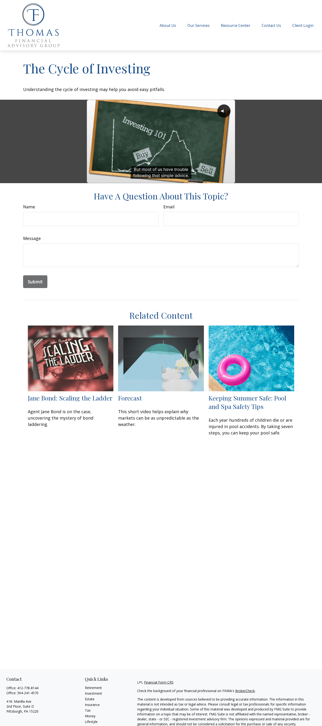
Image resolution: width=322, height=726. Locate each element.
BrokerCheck (245, 691)
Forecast (130, 398)
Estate (90, 699)
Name (29, 207)
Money (90, 716)
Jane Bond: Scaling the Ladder (70, 398)
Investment (93, 693)
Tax (88, 710)
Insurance (92, 704)
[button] (167, 25)
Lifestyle (91, 721)
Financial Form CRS (158, 682)
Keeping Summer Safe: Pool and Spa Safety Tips (247, 402)
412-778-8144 (27, 688)
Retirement (93, 687)
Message (32, 238)
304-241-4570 (27, 693)
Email (168, 207)
